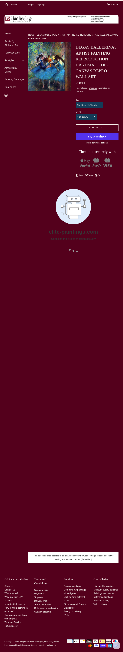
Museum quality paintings (105, 589)
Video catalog (100, 604)
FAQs (66, 615)
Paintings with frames (103, 593)
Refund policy (11, 626)
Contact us (9, 589)
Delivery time (40, 601)
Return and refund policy (46, 608)
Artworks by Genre (14, 70)
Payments (39, 593)
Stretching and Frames (75, 604)
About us (8, 586)
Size (77, 100)
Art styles (14, 60)
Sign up (41, 4)
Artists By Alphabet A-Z (14, 43)
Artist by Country (14, 79)
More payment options (97, 143)
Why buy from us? (13, 597)
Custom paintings (72, 586)
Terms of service (42, 604)
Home (7, 33)
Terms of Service (12, 622)
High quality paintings (103, 586)
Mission (8, 600)
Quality (78, 112)
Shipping (93, 88)
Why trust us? (11, 593)
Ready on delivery (72, 611)
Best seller (10, 87)
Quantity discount (42, 611)
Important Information (14, 604)
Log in (31, 4)
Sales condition (41, 590)
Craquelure (69, 607)
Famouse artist (14, 52)
